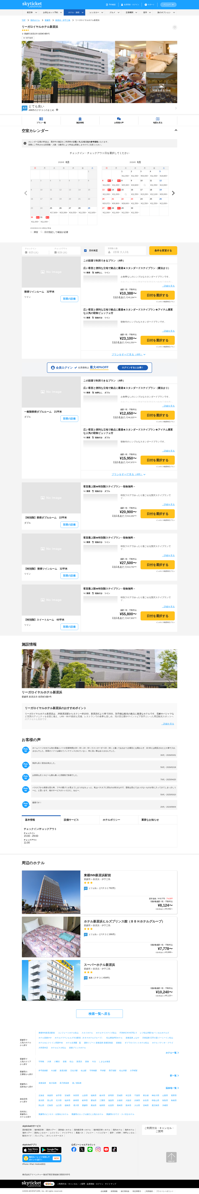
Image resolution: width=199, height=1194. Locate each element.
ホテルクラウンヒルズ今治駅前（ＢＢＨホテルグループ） (79, 1038)
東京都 (146, 1095)
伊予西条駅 (43, 1070)
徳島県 (67, 1105)
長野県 (174, 1095)
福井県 (67, 1100)
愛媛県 (47, 20)
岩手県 (59, 1095)
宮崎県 (146, 1105)
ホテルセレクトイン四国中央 (51, 1043)
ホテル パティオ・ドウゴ (162, 1043)
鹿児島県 (155, 1105)
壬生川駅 (74, 1070)
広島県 (50, 1105)
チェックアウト (60, 248)
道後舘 (119, 1043)
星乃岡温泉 (64, 1083)
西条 (87, 1061)
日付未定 (93, 250)
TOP (23, 20)
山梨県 (165, 1095)
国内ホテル (35, 20)
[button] (161, 87)
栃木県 (102, 1095)
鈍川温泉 (53, 1083)
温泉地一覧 (171, 1088)
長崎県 (120, 1105)
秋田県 (76, 1095)
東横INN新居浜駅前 (47, 1033)
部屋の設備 (69, 298)
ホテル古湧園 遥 (73, 1043)
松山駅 (83, 1070)
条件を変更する (163, 250)
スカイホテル (87, 1033)
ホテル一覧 (171, 1052)
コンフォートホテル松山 (68, 1033)
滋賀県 (111, 1100)
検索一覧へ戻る (99, 1013)
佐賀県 (111, 1105)
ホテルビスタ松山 (58, 1048)
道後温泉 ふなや (132, 1038)
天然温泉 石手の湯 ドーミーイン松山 (157, 1038)
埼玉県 (128, 1095)
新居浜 (79, 1061)
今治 (94, 1061)
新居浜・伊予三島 (62, 20)
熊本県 (128, 1105)
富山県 (50, 1100)
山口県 (59, 1105)
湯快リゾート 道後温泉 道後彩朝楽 (98, 1043)
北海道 (41, 1095)
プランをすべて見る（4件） (127, 354)
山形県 (85, 1095)
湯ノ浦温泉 (76, 1083)
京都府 (120, 1100)
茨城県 (120, 1095)
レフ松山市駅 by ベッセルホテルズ (154, 1033)
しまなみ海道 (104, 1061)
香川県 (76, 1105)
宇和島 (41, 1061)
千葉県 (137, 1095)
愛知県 (93, 1100)
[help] (57, 110)
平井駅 (103, 1070)
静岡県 (76, 1100)
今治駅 (54, 1070)
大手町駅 (133, 1070)
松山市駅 (123, 1070)
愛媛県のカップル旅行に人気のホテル (87, 1114)
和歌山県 (155, 1100)
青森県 (50, 1095)
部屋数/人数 (113, 248)
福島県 (93, 1095)
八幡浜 (57, 1061)
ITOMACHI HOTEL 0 (128, 1033)
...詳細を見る (168, 286)
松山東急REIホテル (114, 1038)
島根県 (174, 1100)
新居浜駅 (63, 1070)
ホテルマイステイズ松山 (106, 1033)
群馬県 (111, 1095)
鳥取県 (165, 1100)
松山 (71, 1061)
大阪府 (128, 1100)
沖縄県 (165, 1105)
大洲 (49, 1061)
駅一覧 (173, 1075)
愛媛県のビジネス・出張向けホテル (53, 1114)
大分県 (137, 1105)
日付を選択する (158, 295)
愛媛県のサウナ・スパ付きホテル (120, 1114)
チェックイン (30, 248)
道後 (65, 1061)
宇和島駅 (93, 1070)
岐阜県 (85, 1100)
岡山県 (41, 1105)
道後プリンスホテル (77, 1048)
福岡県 (102, 1105)
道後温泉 (42, 1083)
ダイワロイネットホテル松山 (137, 1043)
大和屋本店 (43, 1048)
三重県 (102, 1100)
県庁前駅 (112, 1070)
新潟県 (41, 1100)
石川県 (59, 1100)
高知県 (93, 1105)
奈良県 (146, 1100)
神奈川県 (155, 1095)
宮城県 (67, 1095)
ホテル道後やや (45, 1038)
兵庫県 (137, 1100)
